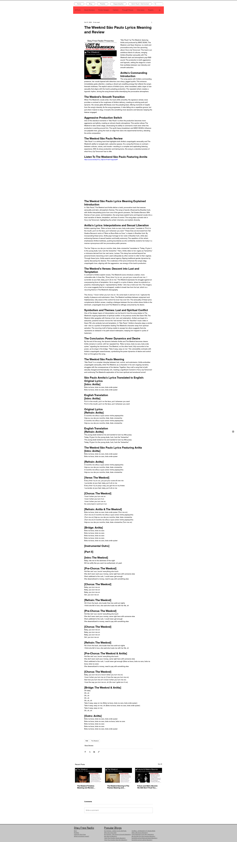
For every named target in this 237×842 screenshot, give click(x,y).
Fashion (115, 10)
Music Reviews (89, 10)
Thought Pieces (127, 10)
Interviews (140, 10)
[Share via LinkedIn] (94, 752)
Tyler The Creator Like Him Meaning (115, 840)
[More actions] (152, 22)
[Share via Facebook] (85, 752)
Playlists (150, 10)
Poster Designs (103, 10)
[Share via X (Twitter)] (90, 752)
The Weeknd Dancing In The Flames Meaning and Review (118, 787)
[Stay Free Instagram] (233, 431)
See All (160, 764)
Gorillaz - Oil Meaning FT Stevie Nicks (143, 831)
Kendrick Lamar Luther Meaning (142, 840)
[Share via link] (99, 752)
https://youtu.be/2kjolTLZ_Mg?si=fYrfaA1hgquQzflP (101, 159)
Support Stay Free (80, 834)
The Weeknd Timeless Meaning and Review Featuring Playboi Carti (86, 787)
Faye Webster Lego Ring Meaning (143, 834)
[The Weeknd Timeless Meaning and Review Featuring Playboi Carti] (88, 775)
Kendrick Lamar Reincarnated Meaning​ (144, 838)
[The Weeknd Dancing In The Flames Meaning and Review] (118, 775)
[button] (160, 10)
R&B (86, 741)
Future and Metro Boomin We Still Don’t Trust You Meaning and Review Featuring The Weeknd (147, 787)
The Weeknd (95, 741)
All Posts (78, 10)
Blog (75, 831)
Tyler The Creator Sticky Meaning (114, 838)
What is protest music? (81, 836)
